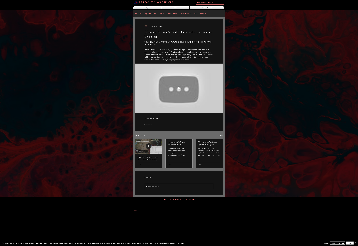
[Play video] (179, 88)
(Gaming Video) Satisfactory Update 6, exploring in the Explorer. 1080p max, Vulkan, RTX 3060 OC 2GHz (208, 143)
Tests (162, 14)
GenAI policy (192, 199)
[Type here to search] (220, 2)
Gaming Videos (149, 118)
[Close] (356, 243)
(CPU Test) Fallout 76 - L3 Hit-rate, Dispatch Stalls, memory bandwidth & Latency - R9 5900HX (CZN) (148, 158)
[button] (220, 13)
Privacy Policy (180, 243)
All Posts (138, 14)
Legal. (181, 199)
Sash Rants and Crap (189, 14)
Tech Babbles (172, 14)
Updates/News (150, 14)
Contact (186, 199)
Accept (350, 243)
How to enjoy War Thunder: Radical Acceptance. (177, 143)
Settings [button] (326, 243)
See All (221, 135)
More (202, 14)
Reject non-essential (338, 243)
